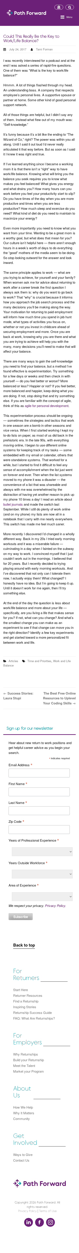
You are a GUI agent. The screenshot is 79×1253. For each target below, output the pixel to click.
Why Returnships (25, 1054)
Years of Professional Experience (34, 840)
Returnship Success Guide (32, 1012)
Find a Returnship (25, 1001)
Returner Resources (27, 995)
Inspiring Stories (24, 1006)
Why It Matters (23, 1113)
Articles (13, 661)
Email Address (20, 765)
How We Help (23, 1107)
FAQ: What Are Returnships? (34, 1018)
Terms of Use (48, 1211)
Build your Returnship (28, 1059)
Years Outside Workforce (28, 863)
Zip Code (16, 821)
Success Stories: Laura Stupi (18, 696)
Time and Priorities (39, 661)
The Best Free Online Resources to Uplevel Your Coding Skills (59, 698)
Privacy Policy (27, 1211)
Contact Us (21, 1160)
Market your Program (28, 1071)
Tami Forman (44, 49)
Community (21, 1118)
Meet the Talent (24, 1065)
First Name (18, 783)
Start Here (20, 989)
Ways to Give (22, 1154)
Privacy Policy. (55, 905)
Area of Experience (24, 885)
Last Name (18, 802)
